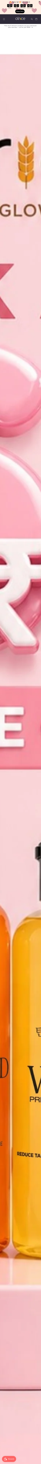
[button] (4, 19)
